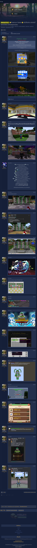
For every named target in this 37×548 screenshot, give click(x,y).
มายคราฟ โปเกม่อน (3, 27)
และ (12, 99)
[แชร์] (33, 36)
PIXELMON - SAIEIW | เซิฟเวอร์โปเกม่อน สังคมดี (22, 41)
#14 (34, 350)
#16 (34, 384)
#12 (34, 310)
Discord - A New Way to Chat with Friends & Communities (22, 45)
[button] (18, 1)
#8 (34, 237)
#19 (34, 436)
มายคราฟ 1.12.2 (31, 26)
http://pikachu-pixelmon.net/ (23, 184)
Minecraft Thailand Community (12, 510)
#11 (34, 296)
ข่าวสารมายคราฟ (18, 530)
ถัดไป (4, 29)
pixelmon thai (27, 26)
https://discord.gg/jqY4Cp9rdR (23, 185)
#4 (34, 144)
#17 (34, 402)
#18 (34, 426)
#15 (34, 360)
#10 (34, 278)
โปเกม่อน (12, 27)
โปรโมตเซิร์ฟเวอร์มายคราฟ (18, 532)
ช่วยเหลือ (18, 533)
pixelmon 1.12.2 (16, 26)
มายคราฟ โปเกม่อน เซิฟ (8, 27)
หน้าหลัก (18, 527)
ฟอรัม (18, 529)
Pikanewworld (3, 26)
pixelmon (13, 26)
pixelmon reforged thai (22, 26)
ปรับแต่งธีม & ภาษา (21, 510)
